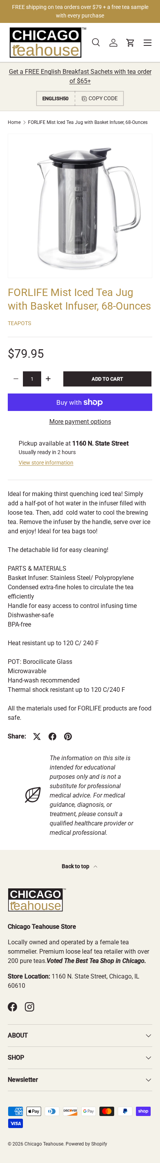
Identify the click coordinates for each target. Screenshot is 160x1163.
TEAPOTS (19, 323)
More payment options (80, 421)
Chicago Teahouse (43, 1144)
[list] (80, 206)
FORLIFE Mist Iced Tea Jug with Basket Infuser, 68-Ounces (88, 122)
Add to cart (107, 379)
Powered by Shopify (86, 1144)
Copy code (103, 98)
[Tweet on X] (37, 736)
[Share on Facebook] (52, 736)
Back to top (76, 866)
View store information (46, 463)
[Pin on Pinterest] (68, 736)
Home (14, 122)
